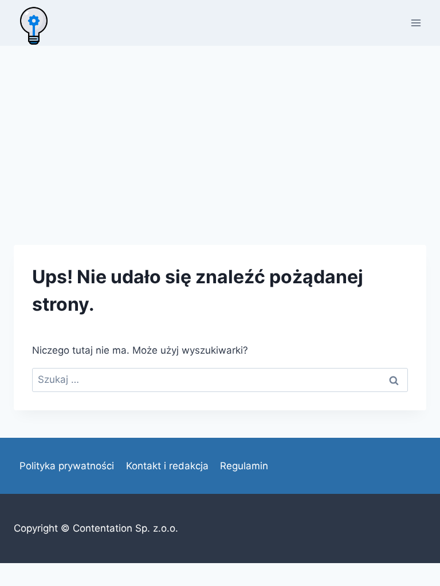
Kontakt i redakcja (167, 466)
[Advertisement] (220, 132)
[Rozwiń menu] (415, 22)
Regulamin (244, 466)
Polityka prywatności (66, 466)
